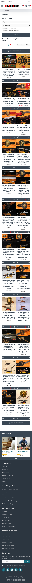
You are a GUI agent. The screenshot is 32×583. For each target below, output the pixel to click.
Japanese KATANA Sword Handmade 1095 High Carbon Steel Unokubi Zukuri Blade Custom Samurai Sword (23, 253)
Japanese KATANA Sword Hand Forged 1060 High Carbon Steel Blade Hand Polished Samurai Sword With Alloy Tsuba (23, 190)
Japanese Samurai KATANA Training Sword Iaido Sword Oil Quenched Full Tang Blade (8, 409)
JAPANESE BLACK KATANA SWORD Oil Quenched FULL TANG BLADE (8, 101)
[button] (15, 458)
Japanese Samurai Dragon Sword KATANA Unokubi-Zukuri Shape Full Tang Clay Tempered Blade (23, 348)
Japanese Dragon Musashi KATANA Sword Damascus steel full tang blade (8, 128)
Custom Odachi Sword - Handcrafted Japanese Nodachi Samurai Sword (23, 451)
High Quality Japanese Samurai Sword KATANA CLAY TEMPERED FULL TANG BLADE (8, 73)
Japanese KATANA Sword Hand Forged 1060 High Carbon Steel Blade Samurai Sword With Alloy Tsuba (8, 221)
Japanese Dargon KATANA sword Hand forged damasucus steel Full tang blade (23, 101)
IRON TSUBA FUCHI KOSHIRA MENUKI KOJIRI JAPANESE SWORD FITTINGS (23, 72)
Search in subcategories (9, 28)
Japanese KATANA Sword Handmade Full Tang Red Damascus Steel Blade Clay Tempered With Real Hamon (23, 285)
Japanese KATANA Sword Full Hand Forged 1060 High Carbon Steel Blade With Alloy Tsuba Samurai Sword (23, 159)
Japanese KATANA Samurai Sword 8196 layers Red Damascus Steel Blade (23, 129)
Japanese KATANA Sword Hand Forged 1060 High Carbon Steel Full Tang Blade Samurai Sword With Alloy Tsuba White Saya (23, 222)
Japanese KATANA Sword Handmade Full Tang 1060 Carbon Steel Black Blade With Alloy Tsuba (8, 284)
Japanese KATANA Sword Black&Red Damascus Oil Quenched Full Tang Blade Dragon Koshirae (8, 159)
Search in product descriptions (11, 30)
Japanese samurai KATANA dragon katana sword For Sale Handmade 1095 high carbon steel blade (9, 379)
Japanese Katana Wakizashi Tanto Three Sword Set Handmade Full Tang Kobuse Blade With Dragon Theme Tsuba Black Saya (23, 317)
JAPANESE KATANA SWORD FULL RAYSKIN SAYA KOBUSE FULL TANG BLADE (8, 188)
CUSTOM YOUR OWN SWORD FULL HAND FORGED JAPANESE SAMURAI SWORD (8, 451)
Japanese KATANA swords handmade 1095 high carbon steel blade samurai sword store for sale (8, 316)
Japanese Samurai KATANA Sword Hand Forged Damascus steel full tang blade (23, 377)
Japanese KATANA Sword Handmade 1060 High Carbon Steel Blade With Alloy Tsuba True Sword (9, 253)
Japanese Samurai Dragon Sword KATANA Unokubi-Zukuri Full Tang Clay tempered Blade (9, 348)
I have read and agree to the (14, 565)
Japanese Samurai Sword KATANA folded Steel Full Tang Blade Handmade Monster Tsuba (23, 409)
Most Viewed (6, 433)
